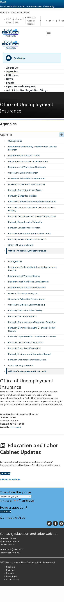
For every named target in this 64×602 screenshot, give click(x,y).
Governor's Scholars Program (23, 172)
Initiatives (12, 75)
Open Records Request (20, 86)
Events (10, 82)
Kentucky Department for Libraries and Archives (32, 216)
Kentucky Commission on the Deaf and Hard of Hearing (31, 209)
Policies (10, 570)
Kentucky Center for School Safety (25, 190)
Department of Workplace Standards (27, 167)
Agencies (12, 71)
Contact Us (5, 511)
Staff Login (8, 21)
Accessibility (12, 579)
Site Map (10, 566)
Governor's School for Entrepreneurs (26, 178)
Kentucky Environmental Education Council (29, 233)
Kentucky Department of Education (25, 222)
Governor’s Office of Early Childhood (26, 184)
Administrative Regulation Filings (27, 90)
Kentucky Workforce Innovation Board (27, 239)
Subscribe (5, 473)
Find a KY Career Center (31, 20)
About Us (12, 67)
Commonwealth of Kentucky (21, 562)
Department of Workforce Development (28, 161)
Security (10, 573)
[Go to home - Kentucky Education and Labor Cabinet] (11, 48)
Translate (26, 500)
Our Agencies (15, 140)
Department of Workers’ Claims (24, 155)
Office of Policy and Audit (20, 245)
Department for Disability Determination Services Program (32, 148)
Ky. (3, 1)
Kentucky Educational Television (24, 227)
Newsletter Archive (10, 479)
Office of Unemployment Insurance (27, 250)
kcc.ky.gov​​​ (16, 427)
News (9, 79)
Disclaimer (11, 576)
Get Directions (7, 544)
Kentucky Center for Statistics (22, 195)
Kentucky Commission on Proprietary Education (32, 201)
